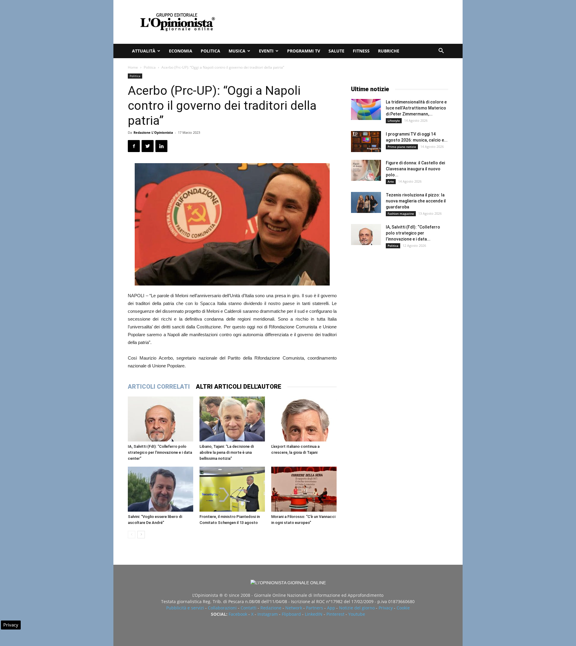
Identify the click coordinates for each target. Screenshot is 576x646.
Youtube (356, 614)
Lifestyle (394, 120)
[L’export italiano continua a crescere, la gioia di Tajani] (304, 418)
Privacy (386, 608)
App (331, 608)
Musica (237, 51)
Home (133, 67)
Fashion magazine (401, 213)
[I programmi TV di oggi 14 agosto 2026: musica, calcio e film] (366, 141)
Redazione (270, 608)
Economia (180, 51)
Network (293, 608)
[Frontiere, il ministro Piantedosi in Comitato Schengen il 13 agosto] (232, 489)
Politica (210, 51)
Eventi (266, 51)
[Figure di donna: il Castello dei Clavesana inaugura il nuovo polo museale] (366, 170)
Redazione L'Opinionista (153, 132)
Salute (336, 51)
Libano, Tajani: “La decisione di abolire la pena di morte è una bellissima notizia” (227, 452)
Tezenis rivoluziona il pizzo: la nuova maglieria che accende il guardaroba (416, 201)
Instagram (267, 614)
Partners (314, 608)
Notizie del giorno (357, 608)
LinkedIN (313, 614)
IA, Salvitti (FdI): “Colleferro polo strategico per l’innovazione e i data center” (160, 452)
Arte (391, 181)
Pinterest (335, 614)
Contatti (248, 608)
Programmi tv (303, 51)
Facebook (238, 614)
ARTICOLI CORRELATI (159, 386)
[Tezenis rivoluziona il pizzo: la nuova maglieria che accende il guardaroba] (366, 202)
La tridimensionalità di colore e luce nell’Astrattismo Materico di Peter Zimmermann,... (416, 108)
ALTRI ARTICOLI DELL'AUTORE (238, 386)
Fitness (361, 51)
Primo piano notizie (402, 147)
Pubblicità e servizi (185, 608)
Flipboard (291, 614)
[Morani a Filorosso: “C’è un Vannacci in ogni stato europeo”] (304, 489)
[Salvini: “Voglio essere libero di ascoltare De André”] (160, 489)
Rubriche (388, 51)
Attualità (143, 51)
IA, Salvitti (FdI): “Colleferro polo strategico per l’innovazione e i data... (413, 233)
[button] (441, 51)
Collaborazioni (222, 608)
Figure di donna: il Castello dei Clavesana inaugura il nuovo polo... (415, 168)
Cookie (403, 608)
